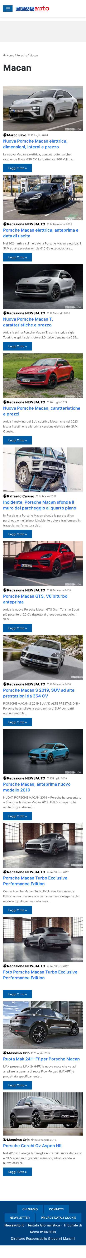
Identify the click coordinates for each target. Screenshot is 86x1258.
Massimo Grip (18, 1053)
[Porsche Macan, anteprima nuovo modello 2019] (43, 751)
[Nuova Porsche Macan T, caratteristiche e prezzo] (43, 286)
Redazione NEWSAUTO (26, 224)
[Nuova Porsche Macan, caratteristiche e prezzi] (43, 375)
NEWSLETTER (20, 1217)
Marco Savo (16, 135)
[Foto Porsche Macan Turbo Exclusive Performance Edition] (43, 939)
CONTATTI (56, 1209)
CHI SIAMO (30, 1209)
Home (10, 55)
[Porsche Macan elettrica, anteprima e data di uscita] (43, 197)
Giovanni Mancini (61, 1238)
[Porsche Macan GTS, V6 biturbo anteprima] (43, 563)
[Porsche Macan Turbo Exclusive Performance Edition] (43, 845)
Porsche (21, 55)
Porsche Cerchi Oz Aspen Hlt (32, 1145)
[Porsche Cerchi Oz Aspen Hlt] (43, 1114)
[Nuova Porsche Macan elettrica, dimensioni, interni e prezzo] (43, 108)
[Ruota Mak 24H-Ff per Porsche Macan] (43, 1025)
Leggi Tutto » (17, 168)
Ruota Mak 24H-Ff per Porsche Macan (41, 1058)
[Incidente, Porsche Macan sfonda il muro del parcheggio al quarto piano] (43, 469)
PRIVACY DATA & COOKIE (58, 1217)
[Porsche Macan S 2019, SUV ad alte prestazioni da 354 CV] (43, 657)
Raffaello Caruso (20, 496)
